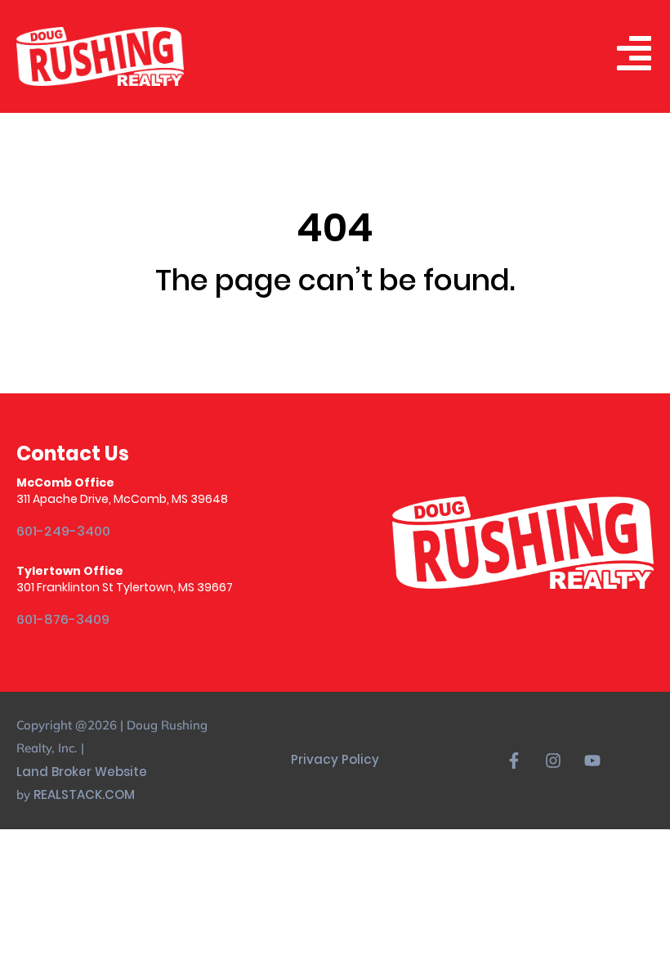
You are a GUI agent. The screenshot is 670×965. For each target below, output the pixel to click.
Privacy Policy (335, 759)
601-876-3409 (62, 619)
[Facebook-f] (514, 760)
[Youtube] (592, 760)
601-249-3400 (63, 531)
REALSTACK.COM (84, 794)
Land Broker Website (83, 771)
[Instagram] (553, 760)
